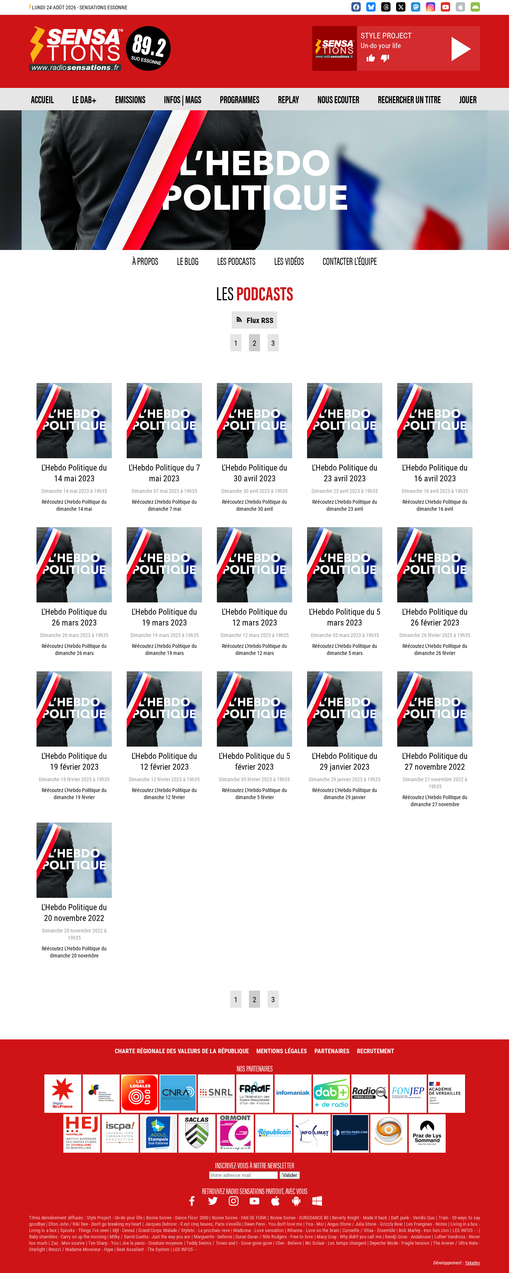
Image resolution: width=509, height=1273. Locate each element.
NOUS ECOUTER (338, 99)
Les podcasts (236, 260)
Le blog (188, 260)
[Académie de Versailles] (446, 1093)
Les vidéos (289, 260)
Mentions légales (281, 1051)
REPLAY (288, 99)
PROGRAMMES (239, 99)
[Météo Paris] (350, 1133)
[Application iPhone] (460, 7)
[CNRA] (177, 1093)
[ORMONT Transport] (235, 1133)
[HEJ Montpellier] (81, 1133)
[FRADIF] (254, 1093)
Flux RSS (260, 320)
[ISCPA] (120, 1133)
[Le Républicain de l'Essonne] (273, 1133)
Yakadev (472, 1263)
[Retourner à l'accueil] (76, 62)
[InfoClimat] (312, 1133)
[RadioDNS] (369, 1093)
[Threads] (386, 7)
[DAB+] (331, 1093)
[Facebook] (356, 7)
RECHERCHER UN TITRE (409, 99)
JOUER (468, 99)
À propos (145, 260)
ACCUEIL (42, 99)
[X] (400, 7)
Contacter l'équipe (350, 260)
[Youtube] (445, 7)
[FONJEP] (408, 1093)
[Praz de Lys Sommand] (427, 1133)
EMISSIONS (130, 99)
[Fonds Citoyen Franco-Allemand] (101, 1093)
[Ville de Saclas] (196, 1133)
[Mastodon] (415, 7)
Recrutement (375, 1051)
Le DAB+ (84, 99)
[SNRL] (216, 1093)
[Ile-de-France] (62, 1093)
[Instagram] (430, 7)
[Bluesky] (371, 7)
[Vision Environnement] (388, 1133)
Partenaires (332, 1051)
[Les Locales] (139, 1093)
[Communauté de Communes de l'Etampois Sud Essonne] (158, 1133)
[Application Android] (475, 7)
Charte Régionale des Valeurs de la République (182, 1051)
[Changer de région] (148, 62)
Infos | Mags (182, 99)
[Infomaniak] (293, 1093)
